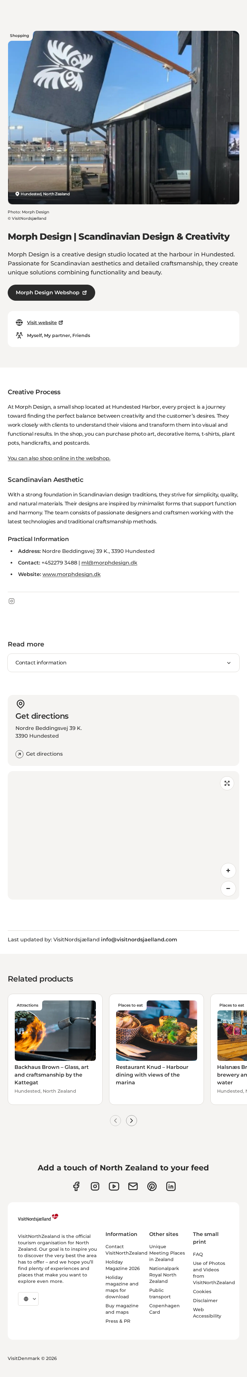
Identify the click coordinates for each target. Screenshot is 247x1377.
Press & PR (117, 1321)
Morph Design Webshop (47, 292)
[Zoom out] (228, 888)
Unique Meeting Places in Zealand (167, 1253)
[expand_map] (227, 783)
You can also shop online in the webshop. (59, 458)
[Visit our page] (76, 1186)
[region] (123, 835)
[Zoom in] (228, 870)
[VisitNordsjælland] (38, 1218)
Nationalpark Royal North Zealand (164, 1275)
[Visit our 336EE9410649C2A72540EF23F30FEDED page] (133, 1186)
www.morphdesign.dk (71, 574)
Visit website (42, 322)
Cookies (202, 1291)
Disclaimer (205, 1300)
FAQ (198, 1254)
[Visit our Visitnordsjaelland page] (114, 1186)
